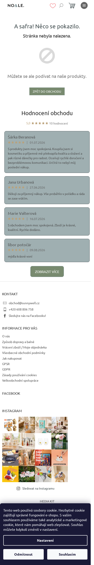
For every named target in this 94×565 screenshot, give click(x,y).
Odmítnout (23, 554)
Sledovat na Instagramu (38, 488)
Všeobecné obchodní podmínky (23, 353)
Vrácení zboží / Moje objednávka (24, 347)
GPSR (6, 364)
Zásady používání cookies (19, 375)
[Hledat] (61, 5)
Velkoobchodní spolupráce (20, 380)
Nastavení (45, 540)
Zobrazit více (47, 271)
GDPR (6, 369)
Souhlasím (67, 554)
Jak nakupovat (12, 358)
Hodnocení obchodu (47, 113)
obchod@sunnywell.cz (24, 303)
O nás (6, 336)
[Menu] (84, 5)
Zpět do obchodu (47, 91)
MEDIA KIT (47, 501)
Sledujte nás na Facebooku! (27, 315)
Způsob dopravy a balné (18, 342)
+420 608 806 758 (21, 309)
